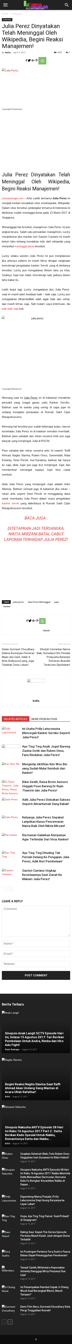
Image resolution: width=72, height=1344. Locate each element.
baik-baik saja (10, 308)
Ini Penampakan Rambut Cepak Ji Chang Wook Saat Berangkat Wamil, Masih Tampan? (44, 1291)
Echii (7, 1096)
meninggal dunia (24, 246)
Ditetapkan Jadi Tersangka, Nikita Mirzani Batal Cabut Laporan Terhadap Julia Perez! (36, 534)
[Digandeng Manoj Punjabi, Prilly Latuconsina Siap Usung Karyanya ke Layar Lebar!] (9, 1200)
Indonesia (17, 13)
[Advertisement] (36, 139)
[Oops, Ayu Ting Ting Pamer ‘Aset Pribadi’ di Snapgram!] (9, 1219)
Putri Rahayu (12, 1049)
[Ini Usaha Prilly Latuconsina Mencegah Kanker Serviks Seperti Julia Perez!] (11, 733)
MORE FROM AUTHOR (44, 719)
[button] (67, 5)
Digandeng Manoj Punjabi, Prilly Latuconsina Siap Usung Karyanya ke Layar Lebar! (42, 1200)
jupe (56, 602)
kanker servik (10, 503)
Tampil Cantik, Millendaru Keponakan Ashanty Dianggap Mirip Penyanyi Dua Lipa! (43, 1271)
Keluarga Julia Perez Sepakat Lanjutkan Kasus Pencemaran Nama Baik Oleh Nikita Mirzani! (43, 821)
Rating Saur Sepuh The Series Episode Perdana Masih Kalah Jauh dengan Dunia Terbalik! (45, 1236)
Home (5, 13)
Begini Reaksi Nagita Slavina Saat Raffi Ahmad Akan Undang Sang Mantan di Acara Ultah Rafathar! (32, 1088)
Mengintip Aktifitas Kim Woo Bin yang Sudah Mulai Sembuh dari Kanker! (44, 768)
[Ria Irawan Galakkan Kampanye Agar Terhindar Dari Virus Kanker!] (11, 839)
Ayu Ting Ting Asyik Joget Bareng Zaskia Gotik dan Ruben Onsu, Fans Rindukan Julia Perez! (46, 751)
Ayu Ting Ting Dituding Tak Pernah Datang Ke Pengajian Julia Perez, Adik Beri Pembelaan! (45, 857)
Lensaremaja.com (13, 198)
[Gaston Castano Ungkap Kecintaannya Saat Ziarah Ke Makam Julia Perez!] (11, 874)
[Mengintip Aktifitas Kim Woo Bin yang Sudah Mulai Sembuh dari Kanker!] (11, 768)
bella (8, 52)
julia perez (18, 602)
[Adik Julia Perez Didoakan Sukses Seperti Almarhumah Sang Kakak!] (11, 804)
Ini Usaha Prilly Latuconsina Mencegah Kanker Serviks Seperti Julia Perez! (46, 733)
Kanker (7, 606)
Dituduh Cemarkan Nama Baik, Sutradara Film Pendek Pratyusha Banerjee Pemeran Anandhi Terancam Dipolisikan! (53, 657)
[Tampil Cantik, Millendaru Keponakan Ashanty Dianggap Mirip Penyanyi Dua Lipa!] (9, 1271)
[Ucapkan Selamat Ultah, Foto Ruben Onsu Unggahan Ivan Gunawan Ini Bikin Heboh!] (9, 1157)
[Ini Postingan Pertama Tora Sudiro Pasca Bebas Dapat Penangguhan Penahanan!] (9, 1255)
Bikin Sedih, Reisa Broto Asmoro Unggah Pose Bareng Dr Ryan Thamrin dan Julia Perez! (45, 786)
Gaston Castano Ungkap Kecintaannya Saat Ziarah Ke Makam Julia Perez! (42, 875)
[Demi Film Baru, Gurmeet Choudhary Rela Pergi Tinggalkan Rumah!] (9, 1310)
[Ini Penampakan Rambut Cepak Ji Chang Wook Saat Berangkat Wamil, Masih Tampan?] (9, 1290)
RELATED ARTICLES (15, 719)
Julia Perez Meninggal (39, 602)
